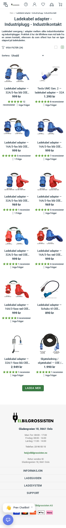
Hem (12, 13)
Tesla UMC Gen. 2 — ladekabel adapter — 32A (49, 90)
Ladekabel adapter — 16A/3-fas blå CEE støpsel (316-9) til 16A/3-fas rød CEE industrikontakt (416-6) (49, 199)
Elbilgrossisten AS (15, 4)
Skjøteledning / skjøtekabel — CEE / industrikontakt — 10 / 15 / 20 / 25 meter (49, 361)
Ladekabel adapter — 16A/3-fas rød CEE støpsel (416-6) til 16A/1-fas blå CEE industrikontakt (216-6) (49, 253)
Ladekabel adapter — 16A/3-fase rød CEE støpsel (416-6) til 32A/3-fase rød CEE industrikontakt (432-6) (16, 307)
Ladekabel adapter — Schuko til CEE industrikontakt (49, 307)
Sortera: (6, 55)
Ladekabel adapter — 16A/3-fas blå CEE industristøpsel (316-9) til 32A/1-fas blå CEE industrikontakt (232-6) (16, 145)
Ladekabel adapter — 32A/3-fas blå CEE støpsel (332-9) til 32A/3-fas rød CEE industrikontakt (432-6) (16, 199)
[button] (8, 520)
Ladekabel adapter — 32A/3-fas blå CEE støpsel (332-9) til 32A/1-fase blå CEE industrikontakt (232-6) (16, 91)
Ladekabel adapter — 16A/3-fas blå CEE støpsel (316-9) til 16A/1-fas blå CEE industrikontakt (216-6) (49, 145)
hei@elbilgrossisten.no (35, 453)
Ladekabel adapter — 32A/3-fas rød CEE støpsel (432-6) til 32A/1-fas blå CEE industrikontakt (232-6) (16, 253)
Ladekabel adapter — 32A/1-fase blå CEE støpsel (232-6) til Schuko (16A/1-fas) (16, 361)
